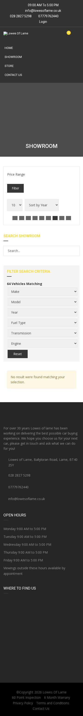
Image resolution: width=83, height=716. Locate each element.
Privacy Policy (23, 703)
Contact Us (13, 75)
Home (9, 48)
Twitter (41, 409)
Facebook (16, 409)
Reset (17, 354)
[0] (67, 35)
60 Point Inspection (26, 697)
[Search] (76, 251)
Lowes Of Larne (55, 692)
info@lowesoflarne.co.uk (43, 10)
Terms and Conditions (52, 703)
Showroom (13, 57)
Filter (15, 188)
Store (9, 66)
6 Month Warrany (57, 697)
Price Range (16, 174)
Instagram (67, 409)
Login (43, 22)
